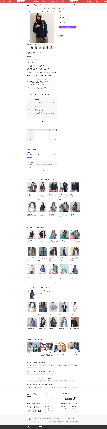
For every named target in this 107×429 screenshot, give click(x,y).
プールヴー (35, 11)
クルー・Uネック (42, 113)
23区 (49, 380)
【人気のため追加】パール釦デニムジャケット (64, 276)
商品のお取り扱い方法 (38, 110)
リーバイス (29, 380)
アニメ (62, 8)
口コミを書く (54, 154)
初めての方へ (74, 408)
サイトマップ (65, 418)
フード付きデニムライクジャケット (53, 275)
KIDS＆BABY (53, 8)
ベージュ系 (50, 365)
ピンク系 (70, 365)
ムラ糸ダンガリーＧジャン (42, 275)
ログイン (29, 397)
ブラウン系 (44, 365)
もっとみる (53, 221)
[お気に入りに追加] (36, 182)
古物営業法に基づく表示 (30, 418)
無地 (36, 113)
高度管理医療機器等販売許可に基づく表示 (45, 418)
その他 (39, 367)
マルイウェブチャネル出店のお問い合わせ (57, 418)
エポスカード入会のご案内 (64, 408)
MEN (48, 8)
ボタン (47, 113)
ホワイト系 (29, 365)
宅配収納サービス (29, 419)
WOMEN (44, 8)
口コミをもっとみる (41, 170)
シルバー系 (34, 367)
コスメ (58, 8)
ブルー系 (60, 365)
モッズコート (53, 387)
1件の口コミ (68, 19)
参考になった (29, 167)
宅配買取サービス (70, 418)
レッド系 (75, 365)
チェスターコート (66, 387)
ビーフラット (65, 380)
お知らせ (73, 410)
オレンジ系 (29, 367)
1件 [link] (45, 197)
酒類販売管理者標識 (36, 418)
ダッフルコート (59, 387)
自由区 (60, 380)
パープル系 (65, 365)
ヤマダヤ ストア (54, 380)
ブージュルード (71, 380)
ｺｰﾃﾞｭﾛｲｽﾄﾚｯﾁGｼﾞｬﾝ (32, 275)
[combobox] (47, 5)
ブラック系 (34, 365)
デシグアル (44, 380)
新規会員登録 (63, 406)
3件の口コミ (48, 291)
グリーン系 (55, 365)
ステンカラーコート (74, 387)
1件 (38, 154)
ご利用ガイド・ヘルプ (75, 406)
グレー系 (39, 365)
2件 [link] (66, 197)
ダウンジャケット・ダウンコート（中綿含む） (35, 387)
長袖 (38, 113)
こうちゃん (51, 157)
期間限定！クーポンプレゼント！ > (66, 24)
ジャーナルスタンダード (37, 380)
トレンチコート (46, 387)
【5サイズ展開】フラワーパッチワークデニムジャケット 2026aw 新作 (75, 276)
